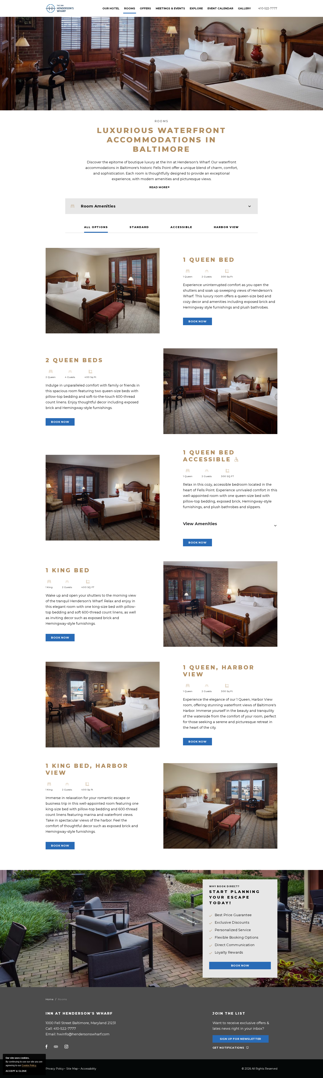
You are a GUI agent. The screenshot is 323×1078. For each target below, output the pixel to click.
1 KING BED (68, 570)
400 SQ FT (87, 587)
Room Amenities (98, 206)
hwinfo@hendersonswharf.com (83, 1034)
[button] (197, 321)
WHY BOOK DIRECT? (224, 886)
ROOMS (161, 121)
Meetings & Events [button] (170, 8)
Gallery (244, 8)
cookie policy (29, 1065)
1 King (49, 587)
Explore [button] (196, 8)
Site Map (72, 1068)
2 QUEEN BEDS (74, 360)
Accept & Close (16, 1071)
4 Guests (70, 377)
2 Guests (207, 276)
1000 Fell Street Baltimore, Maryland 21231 (81, 1023)
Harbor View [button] (226, 227)
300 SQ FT (227, 476)
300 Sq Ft (227, 276)
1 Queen (187, 276)
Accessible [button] (181, 227)
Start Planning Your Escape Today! (234, 897)
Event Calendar (220, 8)
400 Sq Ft (90, 377)
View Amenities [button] (200, 523)
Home (49, 999)
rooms (129, 8)
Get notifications (228, 1047)
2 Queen (51, 377)
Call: (61, 1029)
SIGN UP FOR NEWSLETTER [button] (240, 1040)
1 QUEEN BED (209, 259)
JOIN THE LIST (229, 1013)
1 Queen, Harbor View (219, 671)
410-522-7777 (267, 8)
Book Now (240, 965)
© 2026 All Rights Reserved (259, 1068)
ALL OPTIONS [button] (96, 227)
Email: (78, 1034)
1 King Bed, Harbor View (87, 769)
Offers (145, 8)
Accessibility (88, 1068)
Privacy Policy (55, 1068)
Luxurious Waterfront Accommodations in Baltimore (161, 140)
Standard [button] (139, 227)
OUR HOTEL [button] (110, 8)
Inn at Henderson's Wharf (79, 1013)
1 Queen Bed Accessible (209, 456)
